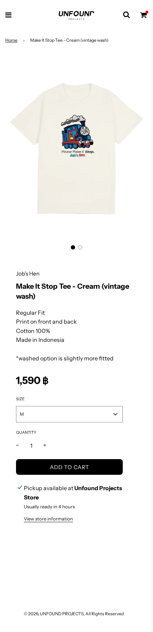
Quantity (26, 432)
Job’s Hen (27, 273)
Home (11, 40)
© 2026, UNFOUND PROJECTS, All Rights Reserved (74, 613)
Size (20, 398)
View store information (48, 518)
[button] (73, 247)
